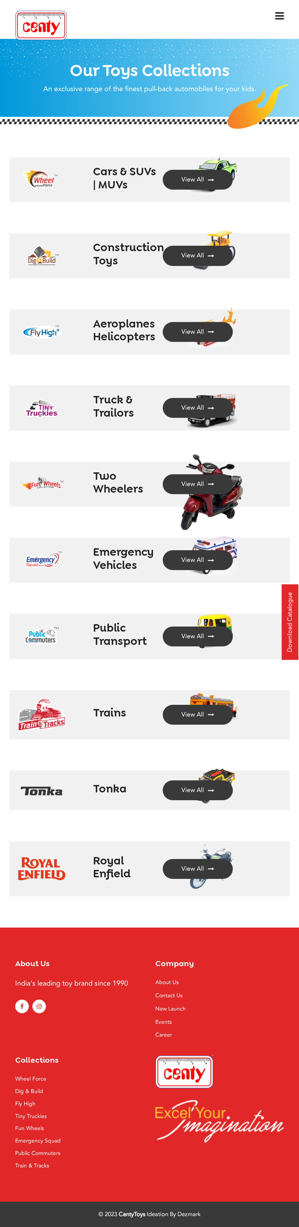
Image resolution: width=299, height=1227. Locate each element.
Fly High (25, 1103)
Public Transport (120, 634)
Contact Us (169, 995)
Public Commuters (37, 1153)
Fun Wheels (29, 1128)
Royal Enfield (112, 867)
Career (163, 1035)
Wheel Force (30, 1079)
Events (163, 1022)
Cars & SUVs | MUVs (124, 178)
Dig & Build (29, 1091)
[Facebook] (22, 1006)
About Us (167, 982)
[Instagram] (39, 1006)
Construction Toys (128, 254)
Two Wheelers (118, 482)
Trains (109, 713)
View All (192, 179)
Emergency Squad (38, 1140)
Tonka (110, 789)
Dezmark (189, 1214)
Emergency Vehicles (123, 558)
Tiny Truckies (31, 1116)
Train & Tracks (32, 1165)
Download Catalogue (289, 622)
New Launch (170, 1008)
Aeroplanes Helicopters (124, 330)
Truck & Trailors (113, 406)
